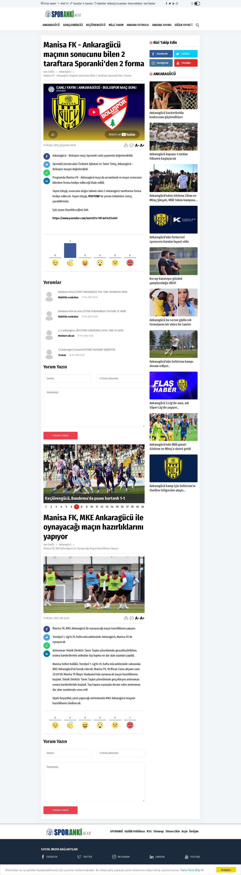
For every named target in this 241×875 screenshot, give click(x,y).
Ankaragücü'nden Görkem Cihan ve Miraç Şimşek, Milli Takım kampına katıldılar (173, 200)
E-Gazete (88, 3)
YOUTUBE (195, 856)
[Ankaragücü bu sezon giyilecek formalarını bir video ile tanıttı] (174, 302)
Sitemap (158, 831)
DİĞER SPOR (182, 25)
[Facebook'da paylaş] (46, 156)
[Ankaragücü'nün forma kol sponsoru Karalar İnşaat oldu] (174, 220)
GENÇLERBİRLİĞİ (73, 25)
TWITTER (87, 856)
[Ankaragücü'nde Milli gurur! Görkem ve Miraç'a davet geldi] (174, 427)
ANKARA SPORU (161, 25)
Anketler (101, 3)
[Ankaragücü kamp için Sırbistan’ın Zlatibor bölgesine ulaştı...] (174, 468)
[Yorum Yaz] (131, 145)
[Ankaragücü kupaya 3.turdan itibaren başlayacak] (174, 137)
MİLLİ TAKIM (116, 25)
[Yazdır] (126, 145)
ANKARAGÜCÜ (51, 25)
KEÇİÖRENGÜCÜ (95, 25)
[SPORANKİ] (66, 13)
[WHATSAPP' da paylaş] (46, 172)
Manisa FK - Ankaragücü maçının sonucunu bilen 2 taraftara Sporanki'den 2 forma (87, 75)
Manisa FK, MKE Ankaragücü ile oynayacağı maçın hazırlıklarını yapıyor (81, 548)
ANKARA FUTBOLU (138, 25)
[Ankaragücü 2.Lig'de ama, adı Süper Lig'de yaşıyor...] (174, 385)
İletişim (193, 831)
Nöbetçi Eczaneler (117, 3)
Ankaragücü (65, 71)
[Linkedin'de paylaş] (46, 181)
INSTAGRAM (124, 856)
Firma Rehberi (135, 3)
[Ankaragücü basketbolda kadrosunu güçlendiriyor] (174, 95)
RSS (149, 831)
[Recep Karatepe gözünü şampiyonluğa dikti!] (174, 261)
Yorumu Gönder (60, 435)
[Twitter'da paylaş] (46, 164)
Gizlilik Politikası (134, 831)
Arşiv (184, 831)
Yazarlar (77, 3)
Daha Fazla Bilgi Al (192, 870)
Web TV (64, 3)
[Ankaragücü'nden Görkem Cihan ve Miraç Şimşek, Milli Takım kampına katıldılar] (174, 178)
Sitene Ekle (172, 831)
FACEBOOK (52, 856)
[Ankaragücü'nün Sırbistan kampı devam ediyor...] (174, 344)
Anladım (226, 870)
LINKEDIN (160, 856)
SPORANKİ (116, 831)
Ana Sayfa (48, 71)
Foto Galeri (50, 3)
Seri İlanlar (149, 3)
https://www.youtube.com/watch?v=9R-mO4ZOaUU (84, 218)
